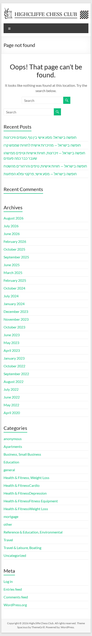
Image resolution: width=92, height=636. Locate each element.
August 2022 (13, 381)
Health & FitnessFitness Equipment (31, 501)
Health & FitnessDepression (25, 493)
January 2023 (14, 358)
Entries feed (13, 589)
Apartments (13, 446)
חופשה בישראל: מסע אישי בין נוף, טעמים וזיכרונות (40, 137)
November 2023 (16, 319)
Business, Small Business (22, 454)
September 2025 (16, 257)
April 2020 (12, 413)
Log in (8, 581)
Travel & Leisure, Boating (22, 547)
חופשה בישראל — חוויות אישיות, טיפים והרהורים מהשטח (45, 166)
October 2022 (14, 366)
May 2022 (11, 405)
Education (11, 462)
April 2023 (12, 350)
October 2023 (14, 327)
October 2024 (14, 288)
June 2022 (12, 397)
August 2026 (13, 218)
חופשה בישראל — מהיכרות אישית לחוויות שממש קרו (42, 145)
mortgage (11, 516)
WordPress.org (15, 605)
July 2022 (11, 389)
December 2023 (16, 311)
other (8, 524)
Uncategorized (15, 555)
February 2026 (15, 241)
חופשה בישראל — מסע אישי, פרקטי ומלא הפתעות (40, 174)
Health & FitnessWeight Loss (26, 509)
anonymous (13, 439)
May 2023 (11, 342)
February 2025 (15, 280)
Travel (8, 540)
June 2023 (12, 335)
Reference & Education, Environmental (33, 532)
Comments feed (16, 597)
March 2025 (13, 272)
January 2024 (14, 304)
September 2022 (16, 374)
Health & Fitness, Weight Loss (26, 477)
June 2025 (12, 265)
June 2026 (12, 233)
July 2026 (11, 226)
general (9, 470)
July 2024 (11, 296)
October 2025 (14, 249)
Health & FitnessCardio (22, 485)
